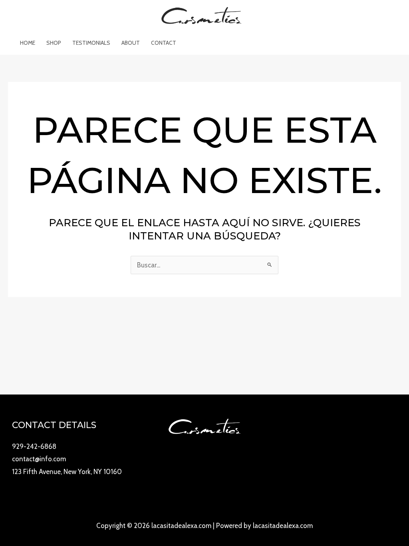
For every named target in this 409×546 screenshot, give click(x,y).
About (130, 42)
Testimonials (91, 42)
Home (27, 42)
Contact (163, 42)
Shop (53, 42)
